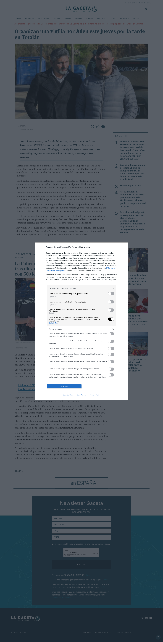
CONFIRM (64, 386)
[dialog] (81, 321)
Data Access (81, 395)
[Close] (123, 247)
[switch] (111, 293)
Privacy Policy (95, 395)
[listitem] (81, 288)
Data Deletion (68, 395)
